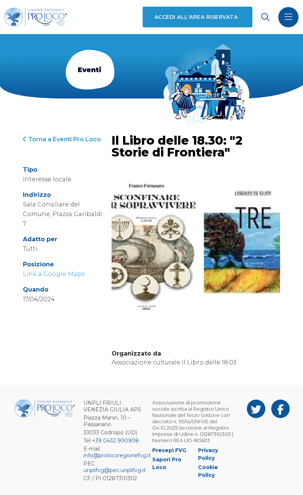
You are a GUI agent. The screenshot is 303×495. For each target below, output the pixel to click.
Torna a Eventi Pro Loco (64, 139)
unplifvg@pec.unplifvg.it (115, 470)
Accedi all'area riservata (196, 17)
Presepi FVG (169, 450)
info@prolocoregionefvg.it (117, 455)
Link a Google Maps (54, 273)
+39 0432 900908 (115, 440)
